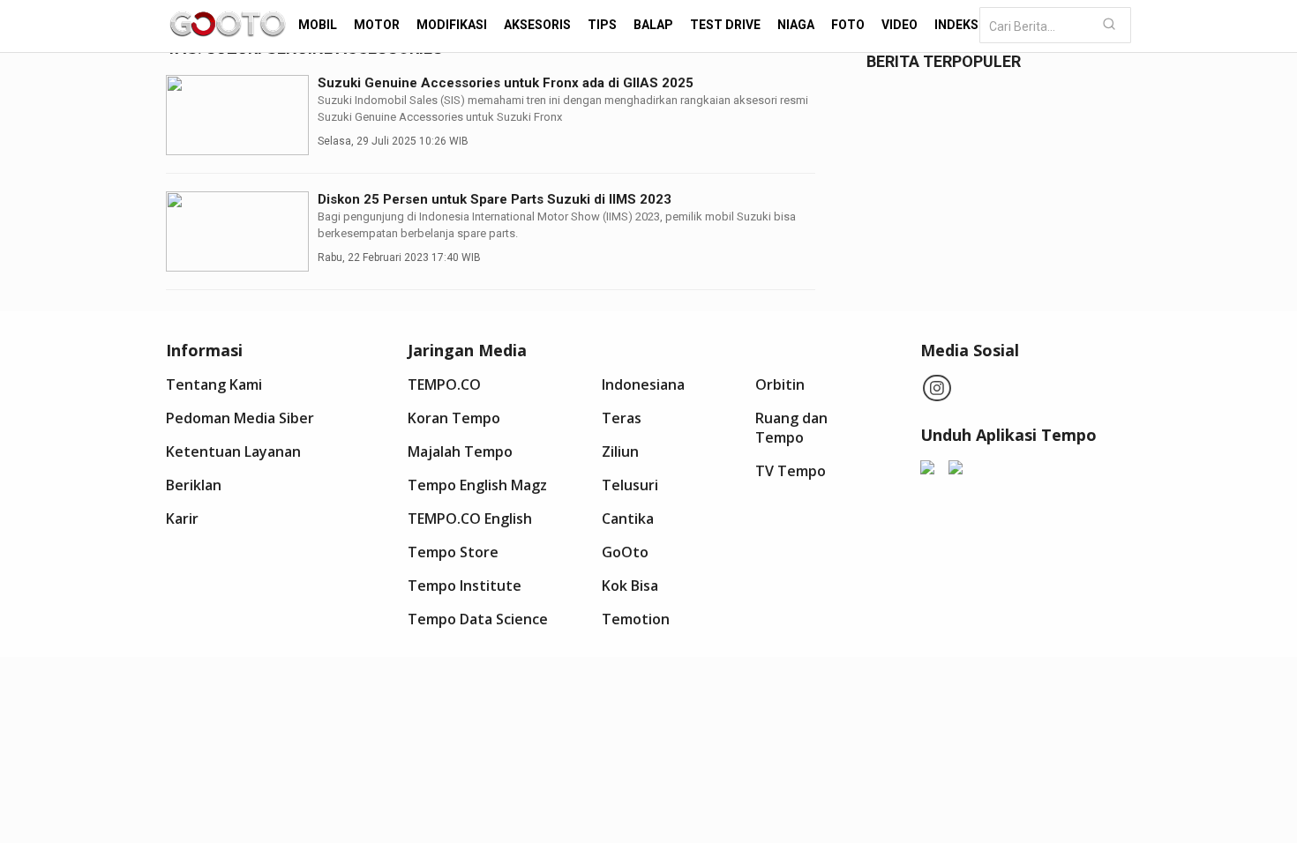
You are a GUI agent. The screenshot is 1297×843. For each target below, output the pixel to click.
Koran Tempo (454, 418)
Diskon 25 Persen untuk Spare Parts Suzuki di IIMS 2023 (494, 199)
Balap (653, 25)
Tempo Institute (464, 585)
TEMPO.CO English (470, 518)
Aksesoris (537, 25)
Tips (602, 25)
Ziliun (620, 451)
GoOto (625, 552)
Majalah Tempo (460, 451)
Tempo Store (453, 552)
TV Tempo (790, 471)
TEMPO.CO (444, 384)
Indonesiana (643, 384)
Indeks (956, 25)
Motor (377, 25)
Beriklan (193, 485)
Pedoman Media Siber (240, 418)
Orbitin (780, 384)
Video (899, 25)
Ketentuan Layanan (233, 451)
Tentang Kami (214, 384)
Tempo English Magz (477, 485)
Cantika (628, 518)
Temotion (636, 619)
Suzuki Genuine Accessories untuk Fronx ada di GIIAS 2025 (505, 83)
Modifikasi (451, 25)
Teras (621, 418)
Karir (182, 518)
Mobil (317, 25)
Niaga (795, 25)
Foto (848, 25)
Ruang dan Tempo (791, 427)
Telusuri (630, 485)
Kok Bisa (630, 585)
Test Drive (725, 25)
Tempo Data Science (478, 619)
